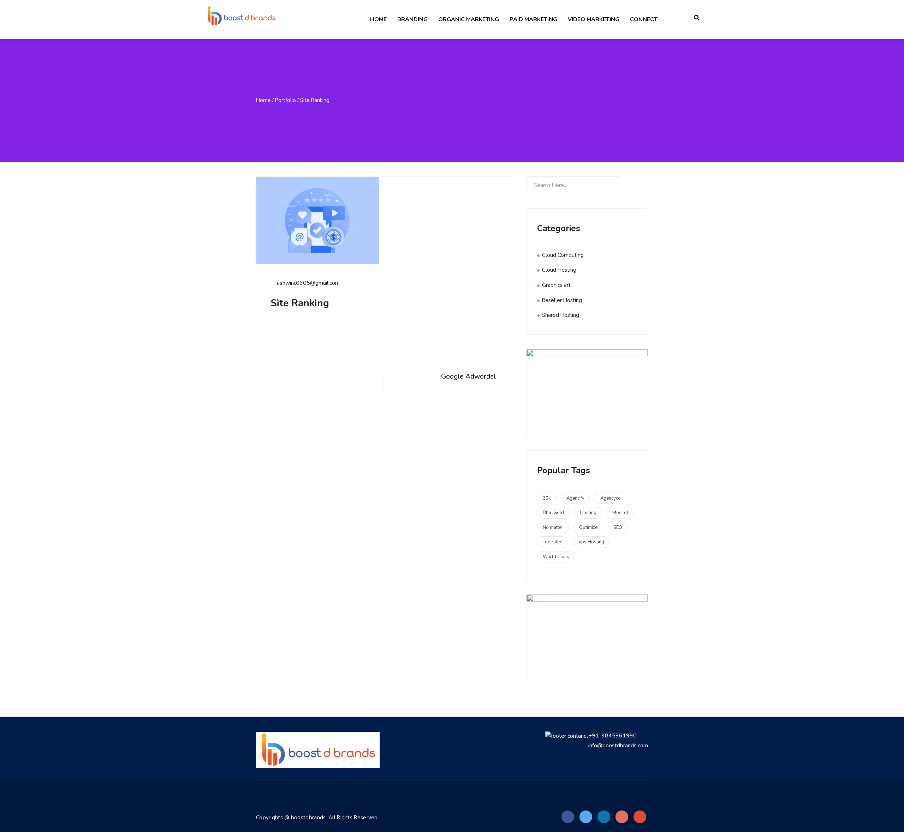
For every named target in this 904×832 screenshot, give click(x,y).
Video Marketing (593, 19)
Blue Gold (553, 513)
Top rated (553, 542)
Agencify (575, 498)
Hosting (588, 513)
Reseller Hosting (562, 300)
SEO (617, 527)
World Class (556, 557)
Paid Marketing (533, 19)
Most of (620, 513)
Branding (412, 19)
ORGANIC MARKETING (468, 19)
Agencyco (610, 498)
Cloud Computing (563, 255)
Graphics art (556, 285)
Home (378, 19)
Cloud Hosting (559, 269)
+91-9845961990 (612, 736)
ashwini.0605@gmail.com (307, 283)
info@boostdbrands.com (618, 745)
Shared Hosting (560, 315)
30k (547, 498)
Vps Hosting (591, 542)
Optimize (588, 527)
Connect (644, 19)
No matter (553, 527)
